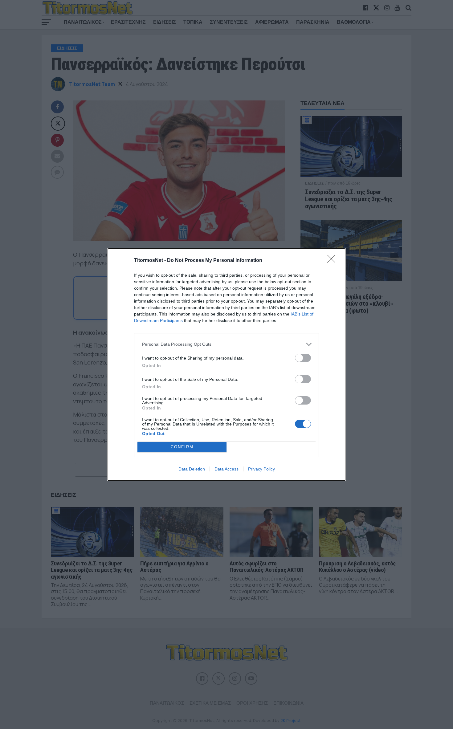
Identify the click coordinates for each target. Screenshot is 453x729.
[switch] (303, 358)
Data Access (226, 468)
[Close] (333, 261)
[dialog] (226, 365)
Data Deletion (191, 468)
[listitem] (226, 344)
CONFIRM (182, 447)
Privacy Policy (261, 468)
